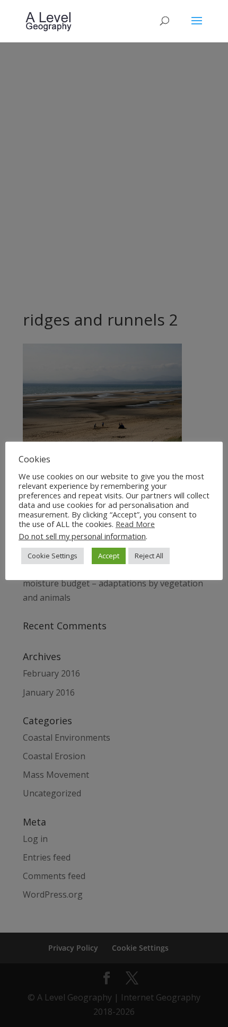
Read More (135, 524)
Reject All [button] (149, 555)
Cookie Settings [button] (52, 555)
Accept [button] (108, 555)
